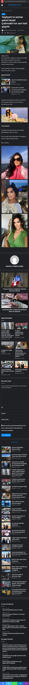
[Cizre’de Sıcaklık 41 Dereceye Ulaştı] (6, 577)
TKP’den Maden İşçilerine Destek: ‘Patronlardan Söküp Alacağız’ (19, 583)
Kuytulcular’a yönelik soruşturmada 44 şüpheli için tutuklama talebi (18, 90)
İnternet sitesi (4, 419)
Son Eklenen (14, 442)
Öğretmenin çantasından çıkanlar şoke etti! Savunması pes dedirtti (20, 353)
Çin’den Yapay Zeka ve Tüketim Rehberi (18, 517)
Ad (2, 407)
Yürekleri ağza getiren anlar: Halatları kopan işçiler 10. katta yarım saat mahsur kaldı (7, 334)
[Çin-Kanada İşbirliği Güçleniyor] (21, 364)
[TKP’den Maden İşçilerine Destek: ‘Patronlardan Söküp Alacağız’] (6, 584)
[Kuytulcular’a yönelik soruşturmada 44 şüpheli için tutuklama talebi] (5, 90)
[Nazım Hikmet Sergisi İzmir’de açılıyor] (6, 504)
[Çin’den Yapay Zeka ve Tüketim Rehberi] (6, 518)
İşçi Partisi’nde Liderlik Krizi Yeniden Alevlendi (18, 531)
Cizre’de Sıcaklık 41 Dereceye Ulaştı (17, 575)
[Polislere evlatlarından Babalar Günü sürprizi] (21, 325)
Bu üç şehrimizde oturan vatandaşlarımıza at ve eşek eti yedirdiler (19, 591)
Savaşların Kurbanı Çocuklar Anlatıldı (17, 546)
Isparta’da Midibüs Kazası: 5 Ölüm (17, 448)
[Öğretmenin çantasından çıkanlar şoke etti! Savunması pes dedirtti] (21, 345)
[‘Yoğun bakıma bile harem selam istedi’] (6, 540)
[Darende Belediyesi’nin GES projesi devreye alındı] (6, 554)
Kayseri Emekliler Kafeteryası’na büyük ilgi (7, 371)
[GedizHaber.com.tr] (14, 5)
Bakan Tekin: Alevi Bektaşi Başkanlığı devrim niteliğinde (19, 568)
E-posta (3, 413)
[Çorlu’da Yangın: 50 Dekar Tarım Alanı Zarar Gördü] (6, 457)
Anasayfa (5, 10)
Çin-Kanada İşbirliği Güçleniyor (21, 370)
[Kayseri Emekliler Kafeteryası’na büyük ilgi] (7, 364)
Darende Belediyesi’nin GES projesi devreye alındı (19, 553)
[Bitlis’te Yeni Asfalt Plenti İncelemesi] (6, 562)
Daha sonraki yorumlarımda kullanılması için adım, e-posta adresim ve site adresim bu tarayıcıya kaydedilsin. (13, 428)
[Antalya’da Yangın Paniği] (7, 345)
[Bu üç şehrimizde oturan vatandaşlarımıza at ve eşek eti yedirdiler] (6, 592)
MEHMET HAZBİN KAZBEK (10, 30)
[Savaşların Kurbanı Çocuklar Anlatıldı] (6, 547)
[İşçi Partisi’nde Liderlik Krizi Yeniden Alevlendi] (6, 533)
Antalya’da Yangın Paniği (6, 351)
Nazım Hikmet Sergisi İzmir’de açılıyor (18, 502)
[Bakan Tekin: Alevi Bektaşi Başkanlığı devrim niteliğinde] (6, 569)
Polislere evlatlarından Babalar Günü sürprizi (19, 333)
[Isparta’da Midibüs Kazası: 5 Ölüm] (5, 82)
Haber (10, 10)
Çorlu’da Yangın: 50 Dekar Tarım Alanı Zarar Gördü (19, 455)
